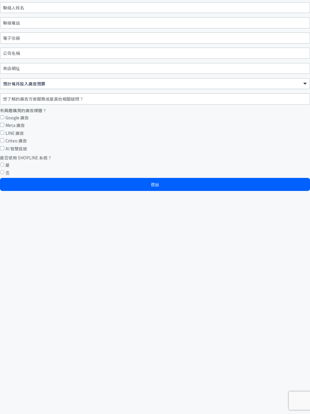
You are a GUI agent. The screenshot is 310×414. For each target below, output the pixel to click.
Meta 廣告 (15, 125)
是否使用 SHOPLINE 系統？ (26, 157)
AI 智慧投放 (16, 148)
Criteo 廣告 (16, 140)
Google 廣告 (17, 117)
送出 (155, 184)
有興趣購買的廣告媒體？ (23, 110)
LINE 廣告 (14, 133)
